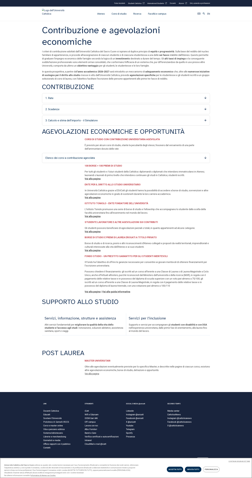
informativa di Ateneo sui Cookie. (43, 475)
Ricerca (137, 13)
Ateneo (101, 13)
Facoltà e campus (157, 13)
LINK (44, 404)
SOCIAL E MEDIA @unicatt (135, 404)
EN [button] (208, 13)
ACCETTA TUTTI (175, 469)
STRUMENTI (89, 404)
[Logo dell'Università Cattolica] (54, 14)
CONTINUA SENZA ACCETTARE (239, 461)
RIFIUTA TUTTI (193, 469)
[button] (198, 14)
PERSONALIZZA (211, 469)
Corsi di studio (119, 13)
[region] (126, 468)
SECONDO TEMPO (174, 404)
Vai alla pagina (93, 216)
